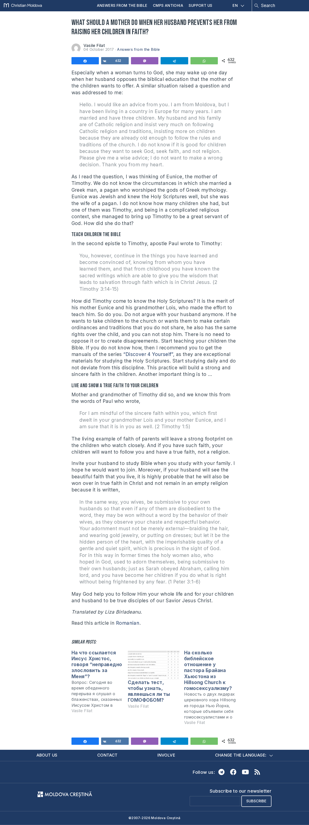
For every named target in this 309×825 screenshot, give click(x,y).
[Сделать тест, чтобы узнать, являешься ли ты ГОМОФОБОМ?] (154, 665)
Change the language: (240, 755)
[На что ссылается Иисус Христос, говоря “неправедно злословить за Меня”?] (99, 684)
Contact (107, 755)
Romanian (127, 623)
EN (235, 5)
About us (46, 755)
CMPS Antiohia (168, 5)
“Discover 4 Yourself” (148, 354)
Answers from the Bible (122, 5)
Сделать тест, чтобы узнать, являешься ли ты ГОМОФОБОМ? (149, 691)
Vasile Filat (94, 45)
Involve (166, 755)
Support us (200, 5)
